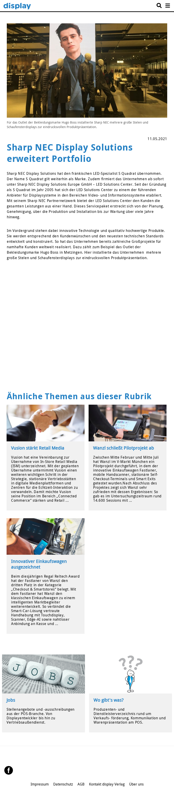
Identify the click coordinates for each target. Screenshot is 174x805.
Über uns (136, 784)
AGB (81, 784)
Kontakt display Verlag (107, 784)
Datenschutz (63, 784)
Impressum (40, 784)
